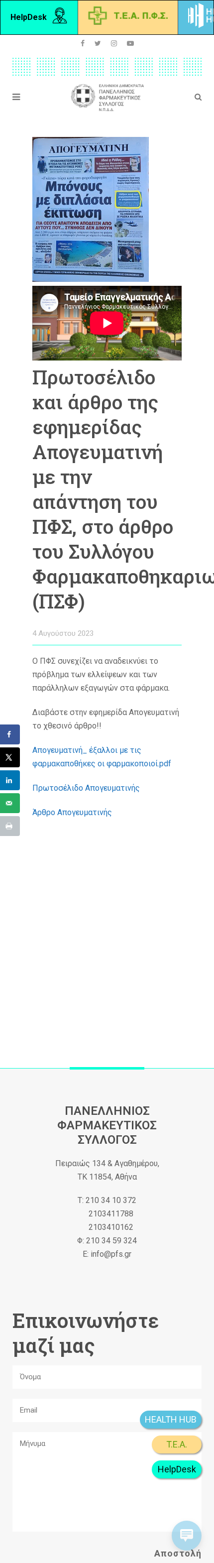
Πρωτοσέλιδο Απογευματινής (87, 788)
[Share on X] (10, 757)
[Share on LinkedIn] (10, 780)
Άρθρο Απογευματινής (73, 812)
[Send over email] (10, 803)
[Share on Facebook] (10, 734)
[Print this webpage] (10, 826)
